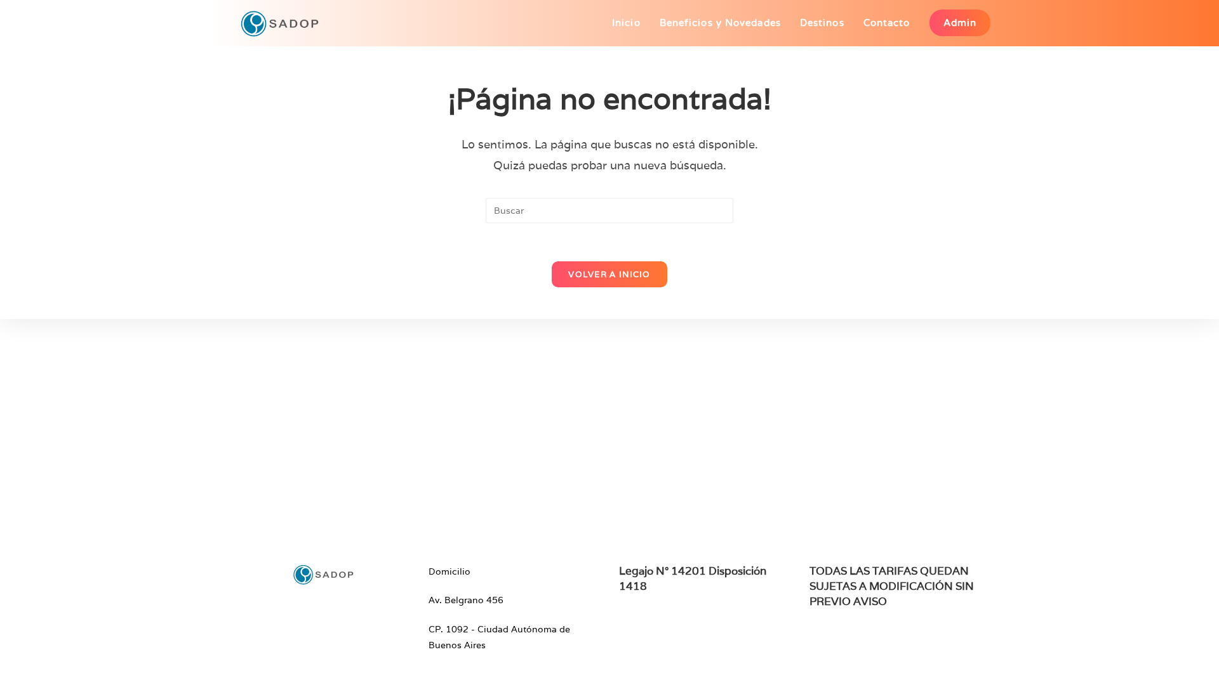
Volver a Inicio (609, 274)
